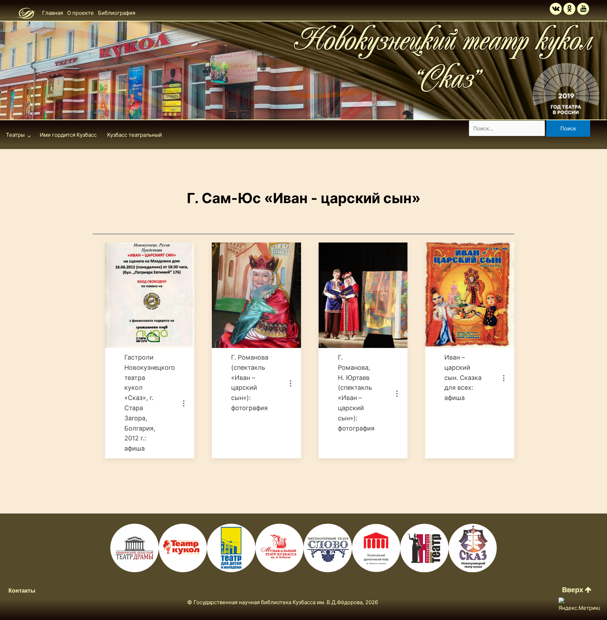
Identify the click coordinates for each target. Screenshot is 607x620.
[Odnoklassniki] (569, 9)
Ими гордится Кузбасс (68, 134)
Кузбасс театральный (134, 134)
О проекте (80, 12)
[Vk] (556, 9)
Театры (15, 134)
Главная (52, 12)
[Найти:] (507, 128)
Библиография (116, 12)
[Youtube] (583, 9)
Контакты (21, 591)
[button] (577, 590)
